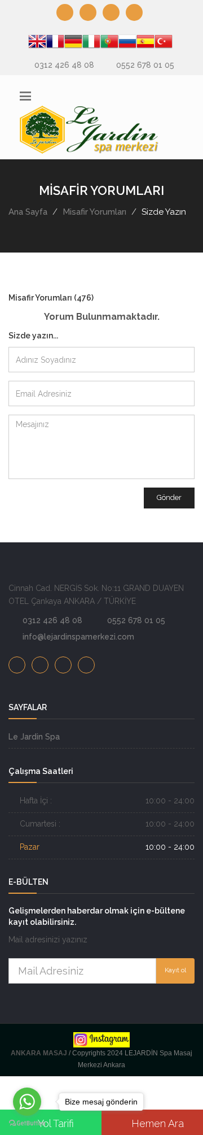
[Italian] (91, 43)
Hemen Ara (156, 1123)
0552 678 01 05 (145, 64)
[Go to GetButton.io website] (27, 1123)
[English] (37, 43)
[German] (73, 43)
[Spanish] (145, 43)
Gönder (169, 497)
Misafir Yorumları (94, 212)
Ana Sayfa (27, 212)
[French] (55, 43)
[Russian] (127, 43)
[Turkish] (164, 43)
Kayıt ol (175, 970)
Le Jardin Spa (34, 736)
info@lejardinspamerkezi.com (78, 636)
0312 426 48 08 (64, 64)
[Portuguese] (109, 43)
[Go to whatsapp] (27, 1102)
